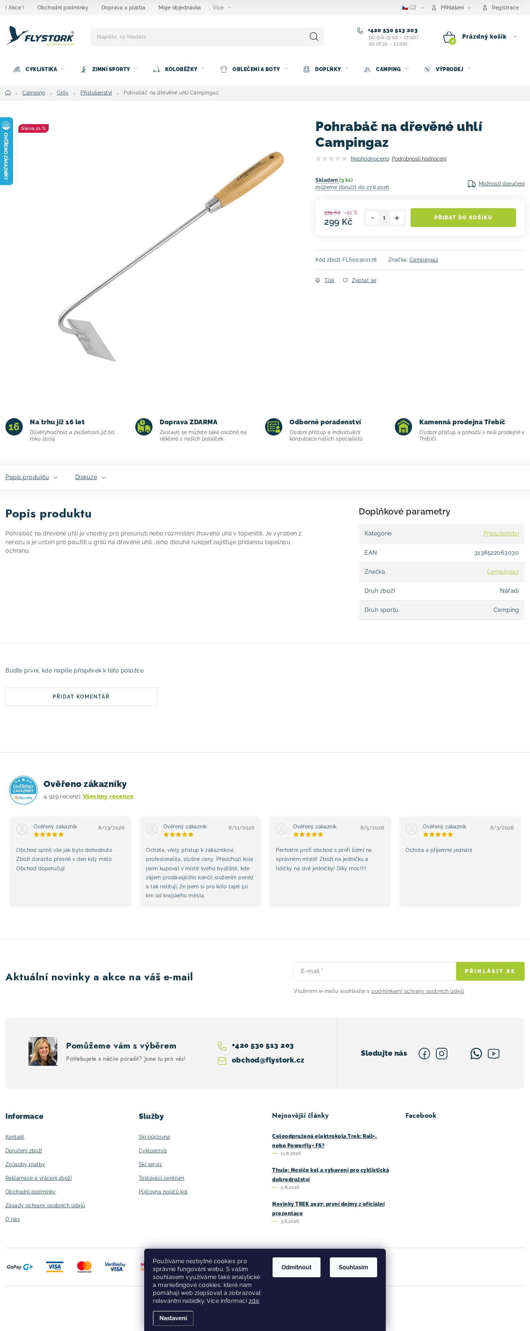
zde (254, 1300)
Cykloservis (153, 1150)
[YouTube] (493, 1053)
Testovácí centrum (162, 1178)
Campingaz (424, 260)
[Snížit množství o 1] (372, 217)
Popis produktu (27, 477)
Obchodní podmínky (63, 7)
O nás (12, 1219)
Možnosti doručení (502, 184)
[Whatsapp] (476, 1053)
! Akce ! (14, 7)
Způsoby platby (25, 1164)
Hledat (314, 36)
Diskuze (86, 477)
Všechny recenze (108, 796)
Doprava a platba (124, 7)
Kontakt (15, 1137)
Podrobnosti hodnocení (419, 159)
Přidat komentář (81, 697)
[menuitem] (38, 69)
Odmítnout (297, 1267)
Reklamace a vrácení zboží (38, 1178)
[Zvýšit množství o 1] (396, 217)
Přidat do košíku (463, 217)
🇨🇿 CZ (409, 7)
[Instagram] (441, 1053)
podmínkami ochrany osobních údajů (417, 991)
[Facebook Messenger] (459, 1053)
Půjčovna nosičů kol (163, 1192)
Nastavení (173, 1318)
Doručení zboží (23, 1150)
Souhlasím (353, 1267)
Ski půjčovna (154, 1137)
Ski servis (150, 1164)
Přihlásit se (490, 971)
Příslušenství (501, 533)
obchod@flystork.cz (267, 1059)
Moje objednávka (180, 7)
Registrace (505, 7)
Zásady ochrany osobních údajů (45, 1205)
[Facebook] (424, 1053)
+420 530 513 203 (392, 30)
